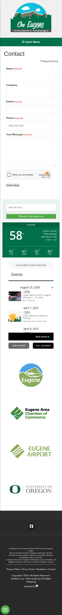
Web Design (32, 578)
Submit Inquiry (12, 185)
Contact (52, 569)
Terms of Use (28, 569)
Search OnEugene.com (32, 216)
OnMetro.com (17, 578)
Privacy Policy (13, 569)
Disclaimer (41, 569)
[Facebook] (31, 526)
